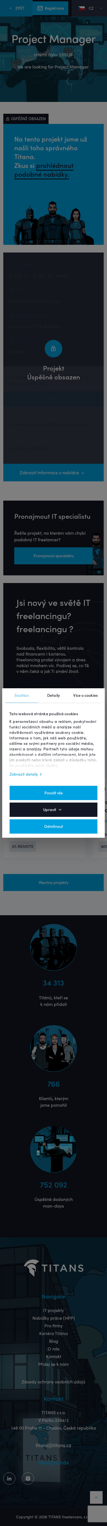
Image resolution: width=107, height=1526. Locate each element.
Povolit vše (53, 792)
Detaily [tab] (53, 695)
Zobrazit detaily (24, 774)
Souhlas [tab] (22, 695)
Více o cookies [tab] (85, 695)
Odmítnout (53, 826)
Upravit (49, 809)
